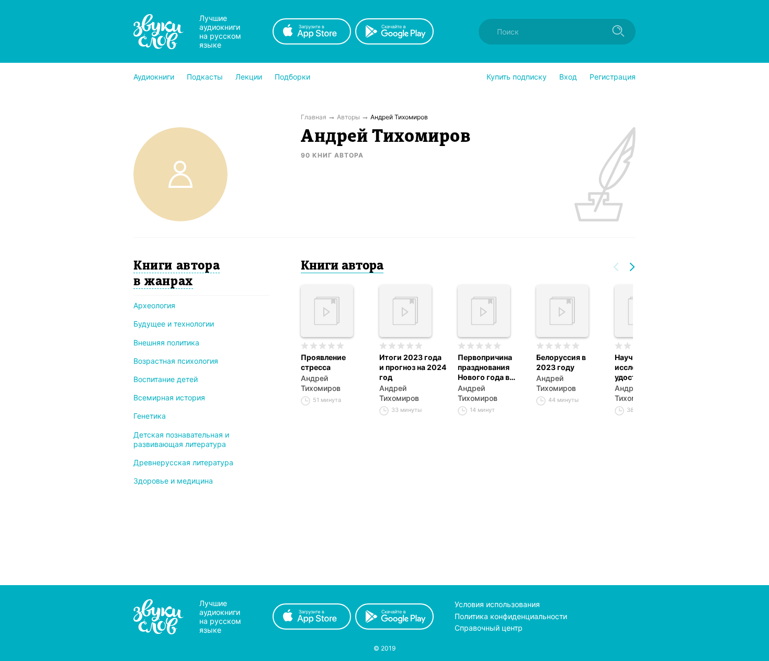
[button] (153, 77)
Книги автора (342, 266)
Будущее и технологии (173, 323)
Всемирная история (169, 397)
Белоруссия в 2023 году (561, 362)
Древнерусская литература (183, 462)
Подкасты (205, 76)
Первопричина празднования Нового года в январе (485, 367)
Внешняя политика (166, 342)
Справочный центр (489, 627)
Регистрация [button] (613, 76)
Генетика (149, 415)
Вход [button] (568, 76)
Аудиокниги (153, 76)
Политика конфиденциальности (511, 616)
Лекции (248, 76)
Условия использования (497, 604)
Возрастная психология (175, 360)
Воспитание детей (165, 379)
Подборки (292, 76)
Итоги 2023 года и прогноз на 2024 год (412, 367)
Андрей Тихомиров (321, 383)
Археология (154, 305)
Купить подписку (517, 76)
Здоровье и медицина (173, 480)
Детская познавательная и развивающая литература (181, 439)
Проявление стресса (323, 362)
